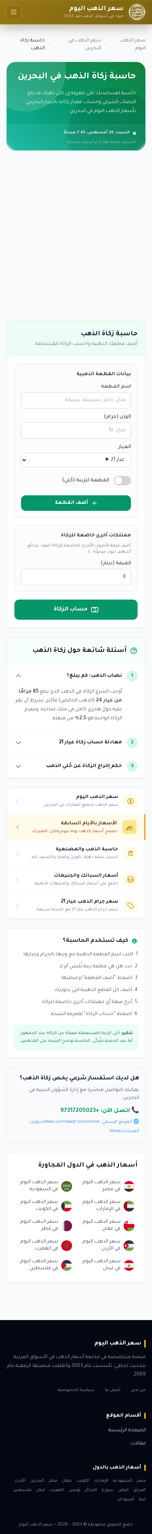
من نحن (138, 1390)
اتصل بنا (112, 1390)
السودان (125, 1499)
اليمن (123, 1490)
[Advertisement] (76, 238)
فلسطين (22, 1490)
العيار (124, 447)
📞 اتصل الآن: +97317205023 (99, 1111)
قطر (53, 1481)
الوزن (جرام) (117, 417)
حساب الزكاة (71, 610)
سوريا (107, 1490)
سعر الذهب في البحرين (84, 44)
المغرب (56, 1490)
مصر (141, 1481)
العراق (139, 1490)
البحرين (37, 1481)
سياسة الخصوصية (76, 1390)
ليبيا (142, 1499)
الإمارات (101, 1481)
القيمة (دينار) (116, 563)
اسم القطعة (116, 387)
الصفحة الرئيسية (127, 1430)
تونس (74, 1490)
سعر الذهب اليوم (133, 44)
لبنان (40, 1490)
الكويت (83, 1481)
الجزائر (91, 1490)
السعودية (122, 1481)
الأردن (19, 1481)
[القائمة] (13, 12)
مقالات (138, 1443)
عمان (67, 1481)
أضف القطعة (71, 503)
